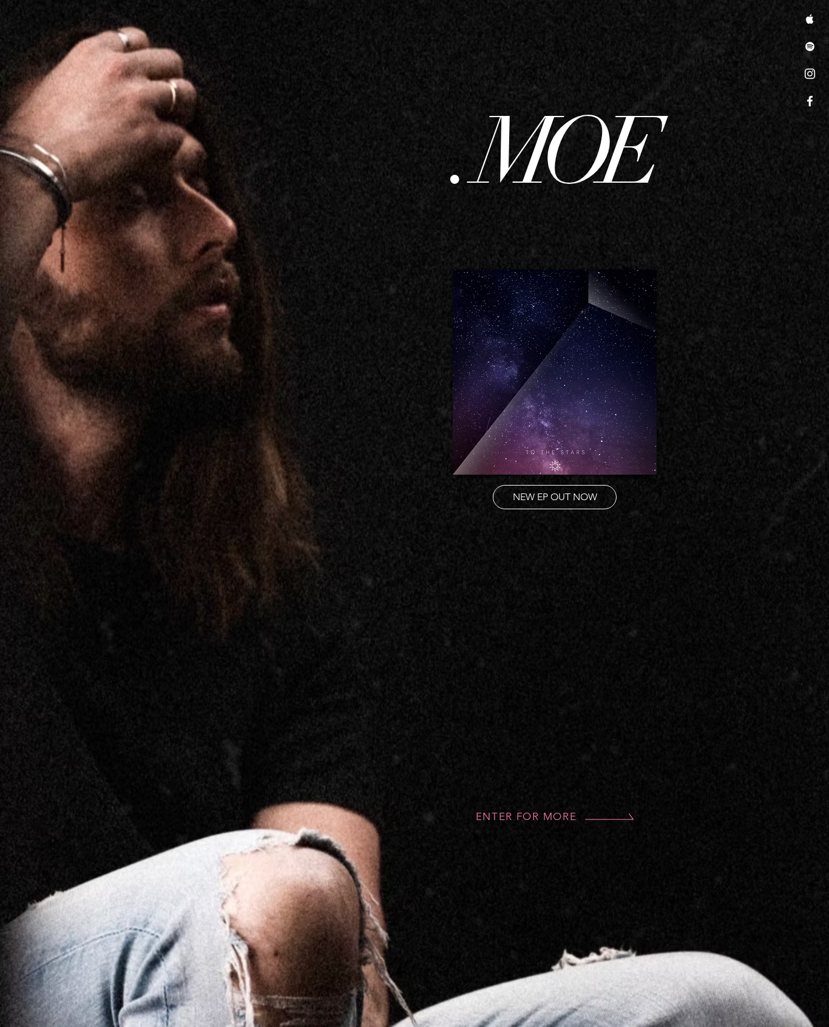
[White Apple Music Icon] (810, 19)
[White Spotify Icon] (810, 46)
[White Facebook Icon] (810, 101)
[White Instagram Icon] (810, 74)
